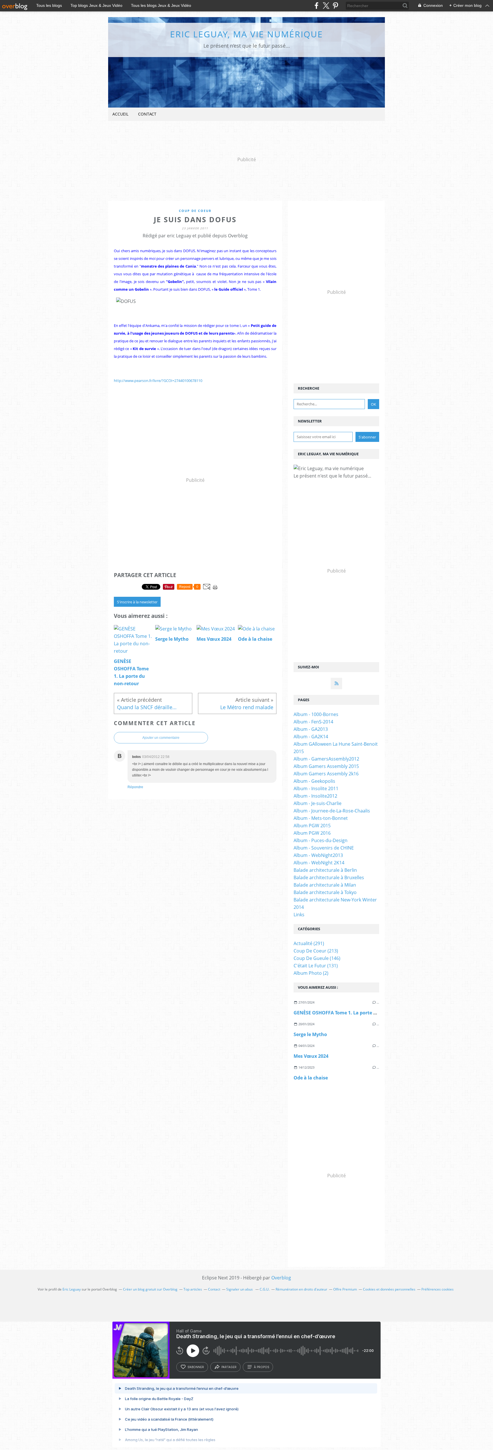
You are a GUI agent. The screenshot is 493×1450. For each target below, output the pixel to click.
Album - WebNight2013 (318, 855)
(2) (311, 973)
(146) (317, 958)
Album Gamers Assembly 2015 (326, 766)
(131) (316, 965)
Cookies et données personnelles (389, 1289)
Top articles (192, 1289)
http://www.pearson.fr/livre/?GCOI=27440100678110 (158, 380)
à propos (261, 1367)
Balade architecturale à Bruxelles (329, 877)
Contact (147, 114)
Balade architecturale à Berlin (325, 870)
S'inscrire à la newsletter (137, 601)
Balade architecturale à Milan (325, 885)
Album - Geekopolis (314, 781)
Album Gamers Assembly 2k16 (326, 773)
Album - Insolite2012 (315, 796)
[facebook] (316, 5)
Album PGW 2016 (312, 833)
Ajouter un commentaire (160, 738)
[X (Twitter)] (326, 5)
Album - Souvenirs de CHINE (324, 848)
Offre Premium (345, 1289)
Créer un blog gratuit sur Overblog (150, 1289)
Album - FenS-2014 (313, 722)
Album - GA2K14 (311, 736)
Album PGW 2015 (312, 825)
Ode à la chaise (311, 1078)
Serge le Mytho (310, 1034)
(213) (316, 951)
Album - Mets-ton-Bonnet (321, 818)
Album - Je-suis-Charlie (318, 803)
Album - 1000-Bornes (316, 714)
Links (299, 914)
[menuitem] (120, 114)
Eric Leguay (71, 1289)
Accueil (120, 114)
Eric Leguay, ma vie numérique (246, 34)
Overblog (281, 1278)
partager (229, 1367)
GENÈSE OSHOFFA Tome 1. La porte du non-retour (349, 1013)
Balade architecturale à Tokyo (325, 892)
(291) (309, 943)
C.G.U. (265, 1289)
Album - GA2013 (311, 729)
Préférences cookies (437, 1289)
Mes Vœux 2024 (311, 1056)
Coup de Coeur (195, 211)
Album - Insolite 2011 (316, 788)
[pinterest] (335, 5)
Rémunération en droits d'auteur (301, 1289)
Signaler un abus (240, 1289)
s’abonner (195, 1367)
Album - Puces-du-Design (320, 840)
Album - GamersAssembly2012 (326, 759)
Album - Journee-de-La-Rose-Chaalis (332, 811)
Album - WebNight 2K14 (319, 863)
